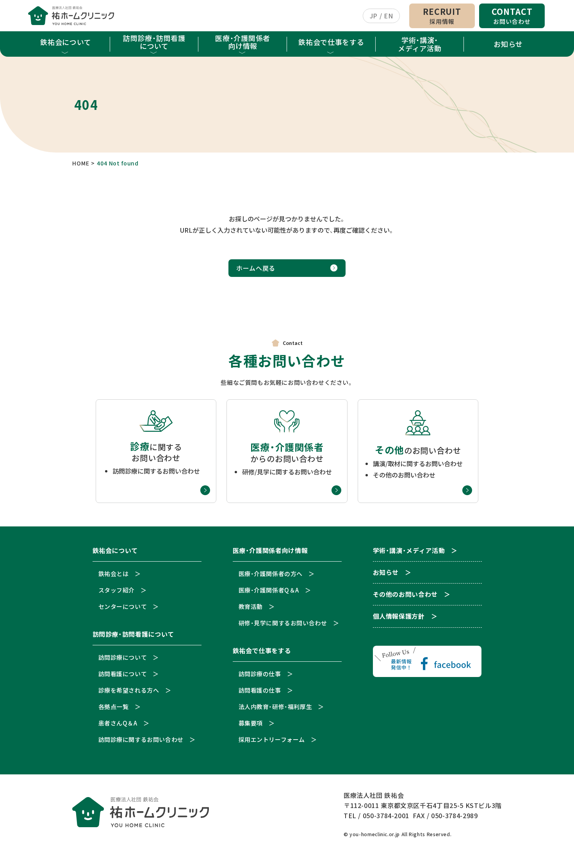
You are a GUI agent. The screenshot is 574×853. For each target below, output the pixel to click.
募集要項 (251, 723)
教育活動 (251, 606)
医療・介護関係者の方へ (271, 573)
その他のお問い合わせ (405, 595)
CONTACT (512, 15)
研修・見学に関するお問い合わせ (283, 623)
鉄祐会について (65, 42)
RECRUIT (442, 15)
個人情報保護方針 (399, 616)
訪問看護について (122, 674)
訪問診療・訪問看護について (154, 42)
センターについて (122, 606)
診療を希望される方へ (128, 690)
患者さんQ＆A (117, 723)
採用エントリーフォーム (272, 739)
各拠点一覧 (113, 706)
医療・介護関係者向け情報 (242, 42)
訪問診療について (122, 657)
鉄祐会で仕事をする (331, 42)
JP (374, 15)
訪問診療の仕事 (260, 674)
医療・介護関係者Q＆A (269, 590)
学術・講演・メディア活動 (419, 44)
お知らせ (508, 44)
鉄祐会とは (113, 573)
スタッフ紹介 (116, 590)
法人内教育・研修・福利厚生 (275, 706)
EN (388, 15)
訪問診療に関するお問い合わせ (141, 739)
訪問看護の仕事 (260, 690)
